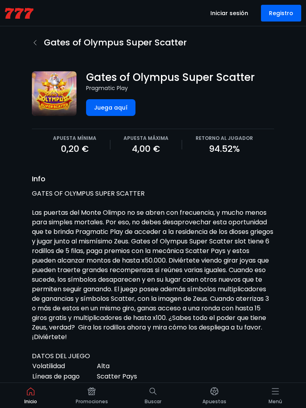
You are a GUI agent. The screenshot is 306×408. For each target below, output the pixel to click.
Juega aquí (111, 108)
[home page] (19, 13)
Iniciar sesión (229, 13)
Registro (281, 13)
